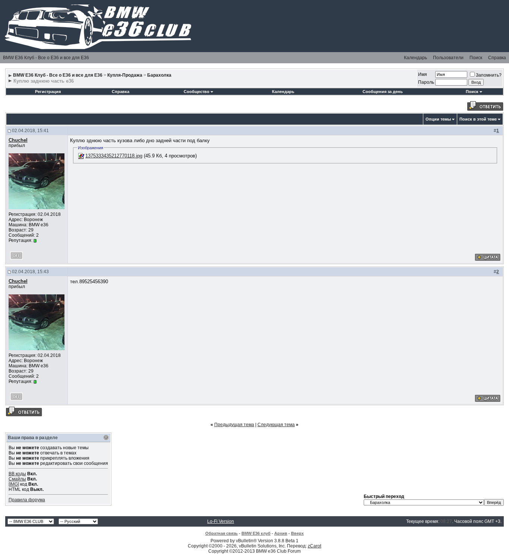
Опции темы (438, 119)
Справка (497, 57)
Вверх (297, 533)
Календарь (415, 57)
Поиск (476, 57)
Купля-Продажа (124, 75)
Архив (280, 533)
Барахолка (159, 75)
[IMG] (14, 484)
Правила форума (27, 499)
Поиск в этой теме (478, 119)
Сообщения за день (383, 91)
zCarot (314, 546)
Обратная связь (221, 533)
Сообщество (196, 91)
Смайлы (17, 479)
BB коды (17, 473)
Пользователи (448, 57)
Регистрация (48, 91)
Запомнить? (489, 75)
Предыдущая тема (234, 424)
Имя (422, 74)
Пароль (426, 82)
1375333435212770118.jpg (113, 156)
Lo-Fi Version (220, 521)
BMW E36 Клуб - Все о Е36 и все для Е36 (46, 57)
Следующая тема (276, 424)
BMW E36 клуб (256, 533)
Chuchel (18, 140)
